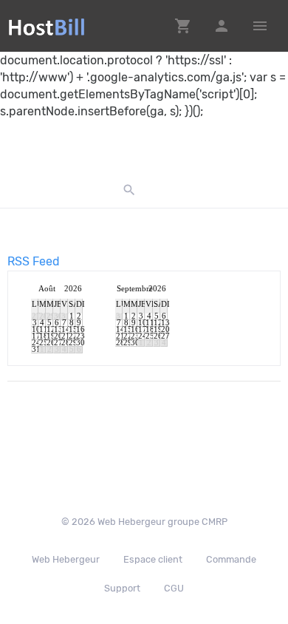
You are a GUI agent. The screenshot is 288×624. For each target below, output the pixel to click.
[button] (183, 26)
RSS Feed (33, 261)
